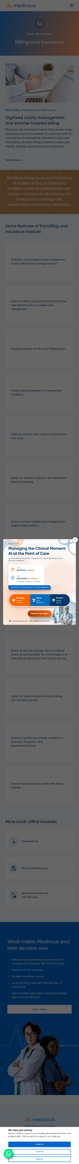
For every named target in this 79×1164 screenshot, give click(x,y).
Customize (40, 1152)
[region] (39, 1145)
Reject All (39, 1159)
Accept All (39, 1144)
